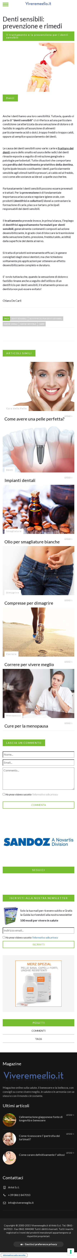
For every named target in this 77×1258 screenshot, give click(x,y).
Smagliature (14, 531)
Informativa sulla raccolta (14, 1255)
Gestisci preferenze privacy (41, 1244)
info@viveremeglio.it (21, 1202)
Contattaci (13, 1177)
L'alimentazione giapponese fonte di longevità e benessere (40, 1118)
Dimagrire (12, 592)
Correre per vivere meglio (29, 664)
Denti (10, 97)
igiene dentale (28, 324)
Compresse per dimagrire (28, 603)
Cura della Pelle (16, 408)
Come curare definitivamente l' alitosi (42, 1154)
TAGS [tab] (38, 1038)
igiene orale (11, 324)
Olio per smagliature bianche (32, 541)
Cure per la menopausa (26, 725)
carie (42, 324)
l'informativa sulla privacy (45, 794)
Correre (11, 654)
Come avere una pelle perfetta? (34, 418)
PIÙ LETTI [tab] (39, 1022)
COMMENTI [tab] (39, 1030)
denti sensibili (19, 318)
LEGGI (67, 416)
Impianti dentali (19, 480)
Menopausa (13, 715)
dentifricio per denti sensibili (45, 318)
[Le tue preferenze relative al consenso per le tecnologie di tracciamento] (70, 1251)
